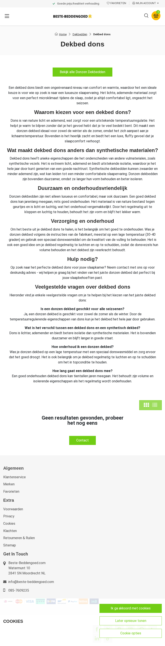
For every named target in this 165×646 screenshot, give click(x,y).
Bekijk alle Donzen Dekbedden (82, 72)
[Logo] (72, 16)
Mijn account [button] (146, 3)
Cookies (9, 523)
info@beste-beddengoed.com (31, 582)
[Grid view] (146, 405)
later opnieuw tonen (130, 621)
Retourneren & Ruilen (19, 538)
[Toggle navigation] (7, 16)
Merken (9, 484)
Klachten (10, 531)
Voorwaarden (13, 509)
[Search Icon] (146, 16)
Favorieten (11, 491)
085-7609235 (18, 590)
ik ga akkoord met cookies (131, 608)
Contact (82, 440)
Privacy (8, 516)
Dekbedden (80, 34)
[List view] (154, 405)
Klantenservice (14, 477)
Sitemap (9, 545)
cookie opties (130, 633)
